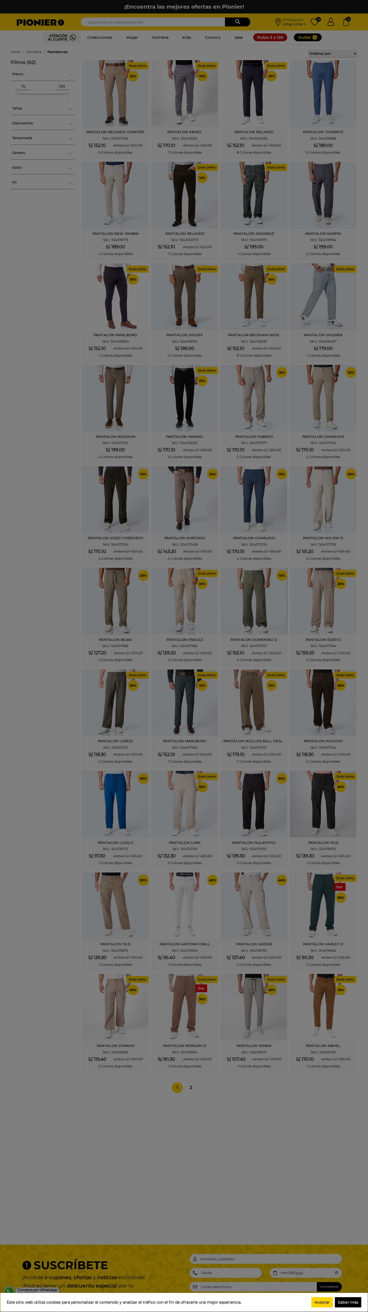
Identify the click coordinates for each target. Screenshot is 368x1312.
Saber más (348, 1302)
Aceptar (322, 1302)
